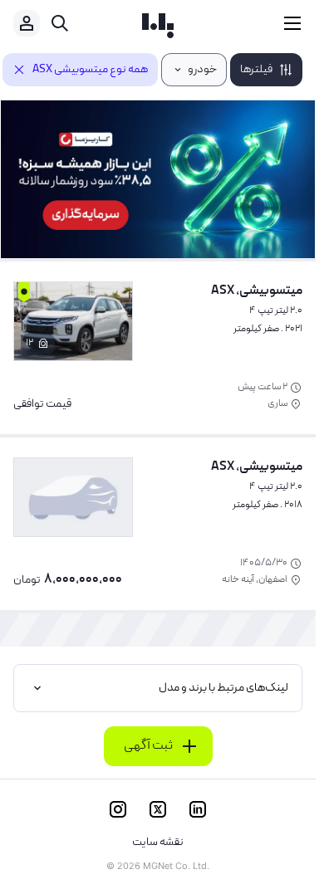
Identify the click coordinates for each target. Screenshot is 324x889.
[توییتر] (157, 809)
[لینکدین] (197, 809)
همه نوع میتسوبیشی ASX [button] (90, 69)
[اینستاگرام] (118, 809)
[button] (266, 69)
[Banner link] (158, 179)
